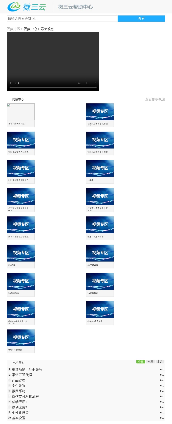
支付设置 (18, 386)
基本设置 (18, 418)
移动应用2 (19, 407)
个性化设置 (20, 412)
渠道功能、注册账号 (27, 369)
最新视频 (47, 29)
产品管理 (18, 380)
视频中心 (30, 29)
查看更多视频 (155, 99)
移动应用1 (19, 402)
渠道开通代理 (22, 375)
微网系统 (18, 391)
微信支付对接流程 (25, 396)
